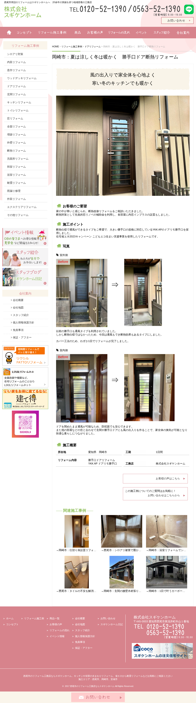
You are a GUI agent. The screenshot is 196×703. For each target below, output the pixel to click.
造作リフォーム (16, 70)
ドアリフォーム (16, 86)
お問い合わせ (107, 618)
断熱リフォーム (16, 150)
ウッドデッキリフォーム (22, 78)
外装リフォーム (16, 198)
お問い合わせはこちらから (164, 495)
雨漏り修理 (13, 190)
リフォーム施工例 (51, 32)
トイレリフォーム (18, 110)
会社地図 (18, 307)
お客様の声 (94, 32)
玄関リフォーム (16, 94)
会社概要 (18, 300)
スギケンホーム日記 (111, 624)
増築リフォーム (16, 134)
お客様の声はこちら (168, 478)
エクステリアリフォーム (22, 206)
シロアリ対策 (15, 54)
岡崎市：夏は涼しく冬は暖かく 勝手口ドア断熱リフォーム (115, 56)
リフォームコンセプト (23, 32)
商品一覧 (76, 32)
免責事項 (18, 329)
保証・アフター (22, 337)
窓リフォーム (15, 118)
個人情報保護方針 (23, 322)
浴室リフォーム (16, 174)
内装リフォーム (16, 62)
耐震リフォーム (16, 182)
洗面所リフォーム (18, 158)
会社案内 (184, 32)
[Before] (81, 326)
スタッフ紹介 (163, 32)
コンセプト (12, 624)
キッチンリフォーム (19, 102)
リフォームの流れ (118, 32)
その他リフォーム (18, 215)
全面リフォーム (16, 126)
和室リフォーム (16, 166)
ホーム (7, 32)
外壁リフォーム (16, 142)
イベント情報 (141, 32)
